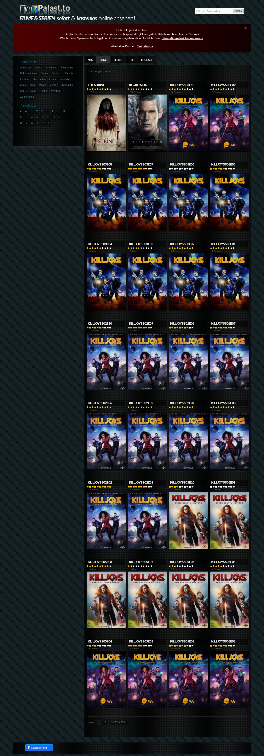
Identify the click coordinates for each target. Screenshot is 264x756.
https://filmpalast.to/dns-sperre (182, 38)
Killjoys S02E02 (100, 482)
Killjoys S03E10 (182, 85)
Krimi (32, 85)
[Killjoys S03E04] (106, 310)
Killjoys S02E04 (182, 403)
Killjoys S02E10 (100, 323)
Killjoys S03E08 (100, 164)
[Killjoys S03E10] (188, 151)
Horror (52, 79)
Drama (44, 73)
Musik (42, 85)
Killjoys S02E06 (100, 403)
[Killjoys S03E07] (147, 230)
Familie (69, 73)
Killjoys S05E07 (141, 562)
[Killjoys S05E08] (106, 628)
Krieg (23, 85)
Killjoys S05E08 (100, 562)
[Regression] (147, 151)
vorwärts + (119, 722)
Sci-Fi (23, 91)
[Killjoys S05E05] (229, 628)
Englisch (147, 59)
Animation (51, 67)
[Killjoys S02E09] (147, 389)
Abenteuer (26, 67)
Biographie (67, 67)
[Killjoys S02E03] (229, 469)
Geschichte (39, 79)
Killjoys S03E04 (100, 244)
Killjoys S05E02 (223, 641)
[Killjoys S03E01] (229, 310)
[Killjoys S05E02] (229, 707)
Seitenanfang (39, 747)
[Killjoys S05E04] (106, 707)
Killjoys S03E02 (182, 244)
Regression (138, 85)
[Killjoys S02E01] (147, 548)
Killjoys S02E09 (141, 323)
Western (55, 91)
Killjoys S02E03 (223, 403)
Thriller (44, 91)
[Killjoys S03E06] (188, 230)
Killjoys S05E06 (182, 562)
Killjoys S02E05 (141, 403)
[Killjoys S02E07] (229, 389)
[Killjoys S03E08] (106, 230)
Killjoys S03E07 (141, 164)
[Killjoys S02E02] (106, 548)
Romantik (67, 85)
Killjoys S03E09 (223, 85)
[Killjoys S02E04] (188, 469)
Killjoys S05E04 (100, 641)
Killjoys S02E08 (182, 323)
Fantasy (24, 79)
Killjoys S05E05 (223, 562)
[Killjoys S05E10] (188, 548)
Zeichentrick (27, 96)
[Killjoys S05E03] (147, 707)
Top (131, 59)
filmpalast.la (145, 46)
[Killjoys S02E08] (188, 389)
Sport (33, 91)
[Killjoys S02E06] (106, 469)
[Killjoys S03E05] (229, 230)
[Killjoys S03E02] (188, 310)
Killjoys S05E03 (141, 641)
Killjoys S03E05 (223, 164)
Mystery (54, 85)
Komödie (65, 79)
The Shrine (96, 85)
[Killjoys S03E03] (147, 310)
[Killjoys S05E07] (147, 628)
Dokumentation (28, 73)
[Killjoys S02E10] (106, 389)
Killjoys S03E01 (223, 244)
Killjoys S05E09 (223, 482)
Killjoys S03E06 (182, 164)
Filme (103, 59)
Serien (118, 59)
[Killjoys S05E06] (188, 628)
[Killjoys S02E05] (147, 469)
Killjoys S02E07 (223, 323)
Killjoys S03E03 (141, 244)
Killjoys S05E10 (182, 482)
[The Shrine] (106, 151)
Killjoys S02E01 (141, 482)
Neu (90, 59)
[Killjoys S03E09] (229, 151)
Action (38, 67)
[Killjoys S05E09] (229, 548)
